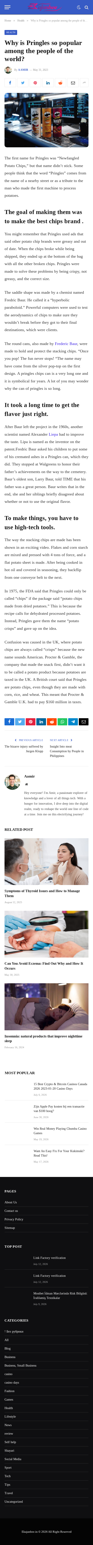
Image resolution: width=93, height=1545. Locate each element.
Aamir (23, 69)
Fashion (9, 1391)
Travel (9, 1493)
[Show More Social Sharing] (84, 82)
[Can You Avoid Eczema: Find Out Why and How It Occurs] (46, 934)
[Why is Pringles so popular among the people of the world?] (46, 120)
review (9, 1433)
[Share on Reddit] (60, 82)
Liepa (53, 434)
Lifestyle (10, 1416)
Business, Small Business (20, 1365)
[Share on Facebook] (10, 82)
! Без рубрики (14, 1331)
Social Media (13, 1459)
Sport (8, 1467)
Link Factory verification (49, 1258)
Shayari (9, 1450)
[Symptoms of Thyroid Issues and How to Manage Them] (46, 861)
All (7, 1340)
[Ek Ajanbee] (44, 7)
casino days (12, 1382)
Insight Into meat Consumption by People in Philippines (67, 751)
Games (9, 1399)
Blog (8, 1348)
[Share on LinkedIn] (48, 82)
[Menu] (7, 7)
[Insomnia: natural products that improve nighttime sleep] (46, 1006)
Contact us (11, 1211)
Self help (10, 1442)
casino (8, 1374)
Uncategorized (14, 1501)
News (8, 1425)
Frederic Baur (66, 343)
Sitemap (10, 1228)
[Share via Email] (73, 82)
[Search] (86, 7)
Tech (8, 1476)
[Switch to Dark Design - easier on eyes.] (79, 7)
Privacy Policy (14, 1219)
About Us (11, 1202)
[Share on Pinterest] (35, 82)
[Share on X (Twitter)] (23, 82)
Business (10, 1357)
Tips (7, 1484)
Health (10, 32)
